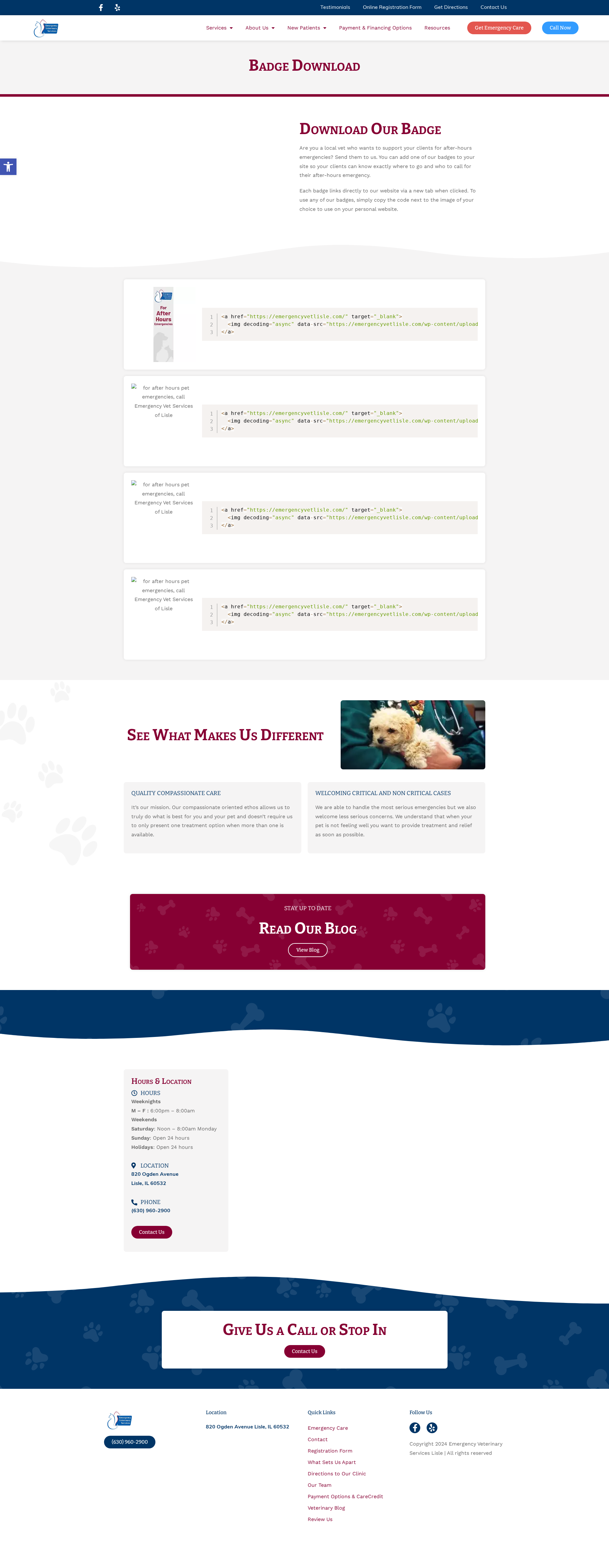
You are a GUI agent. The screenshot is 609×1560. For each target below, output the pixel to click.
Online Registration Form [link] (392, 7)
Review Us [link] (320, 1519)
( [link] (150, 1211)
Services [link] (216, 28)
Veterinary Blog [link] (326, 1508)
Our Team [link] (319, 1485)
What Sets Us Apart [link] (332, 1462)
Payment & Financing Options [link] (375, 28)
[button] (100, 7)
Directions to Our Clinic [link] (337, 1474)
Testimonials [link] (335, 7)
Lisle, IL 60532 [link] (148, 1183)
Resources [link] (437, 28)
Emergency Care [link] (328, 1428)
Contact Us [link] (494, 7)
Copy (469, 314)
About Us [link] (257, 28)
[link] (8, 167)
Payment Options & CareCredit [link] (345, 1496)
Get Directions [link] (451, 7)
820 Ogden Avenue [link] (155, 1174)
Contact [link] (318, 1439)
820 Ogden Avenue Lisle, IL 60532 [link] (247, 1427)
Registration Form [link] (330, 1451)
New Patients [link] (303, 28)
